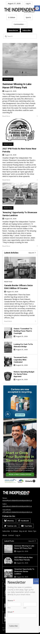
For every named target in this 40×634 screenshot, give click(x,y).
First (9, 608)
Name (11, 600)
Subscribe (13, 626)
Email (11, 612)
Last (24, 608)
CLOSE (36, 581)
